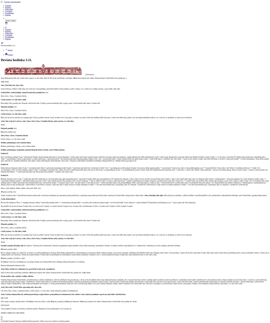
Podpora (8, 15)
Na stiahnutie (9, 13)
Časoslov (12, 2)
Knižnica (8, 7)
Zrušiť (7, 21)
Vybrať (13, 21)
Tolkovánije (9, 9)
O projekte (8, 11)
